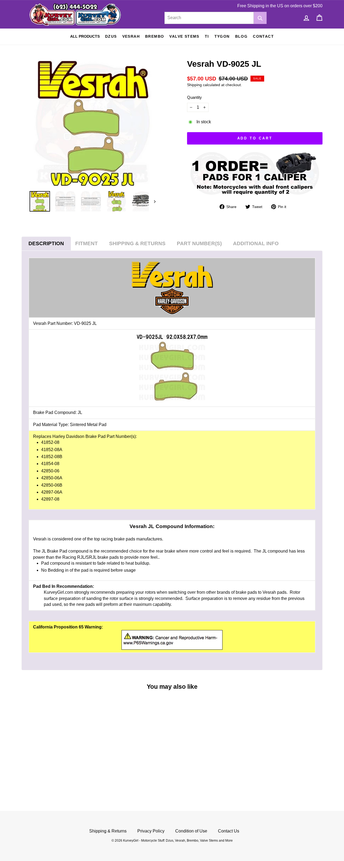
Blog (241, 36)
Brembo (154, 36)
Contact (263, 36)
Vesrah (131, 36)
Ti (207, 36)
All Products (85, 36)
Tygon (222, 36)
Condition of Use (191, 831)
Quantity (194, 97)
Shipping (194, 85)
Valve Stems (184, 36)
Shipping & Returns (108, 831)
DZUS (111, 36)
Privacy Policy (150, 831)
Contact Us (228, 831)
